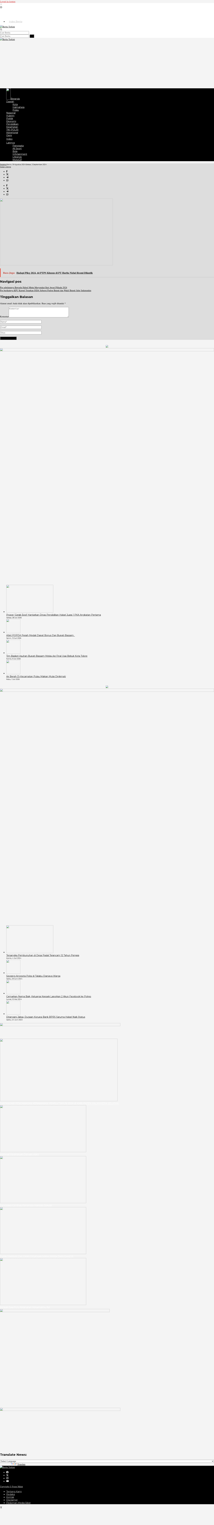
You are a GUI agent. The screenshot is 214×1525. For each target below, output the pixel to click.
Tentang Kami (14, 1491)
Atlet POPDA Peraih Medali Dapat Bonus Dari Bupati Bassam (40, 635)
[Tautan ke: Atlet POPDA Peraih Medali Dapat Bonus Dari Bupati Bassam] (13, 632)
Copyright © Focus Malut (11, 1486)
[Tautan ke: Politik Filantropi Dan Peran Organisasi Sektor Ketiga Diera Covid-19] (43, 1253)
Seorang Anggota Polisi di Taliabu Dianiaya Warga (33, 976)
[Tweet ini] (7, 174)
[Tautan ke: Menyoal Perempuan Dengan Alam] (43, 1151)
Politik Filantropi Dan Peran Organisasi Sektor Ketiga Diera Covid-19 (36, 1256)
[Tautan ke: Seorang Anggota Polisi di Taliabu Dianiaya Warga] (13, 972)
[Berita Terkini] (7, 26)
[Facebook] (7, 1472)
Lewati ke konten (7, 1)
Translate (21, 1464)
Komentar (4, 316)
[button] (32, 36)
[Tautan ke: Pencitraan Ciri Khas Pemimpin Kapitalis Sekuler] (43, 1202)
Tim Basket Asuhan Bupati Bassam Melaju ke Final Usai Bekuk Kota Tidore (46, 656)
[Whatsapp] (7, 180)
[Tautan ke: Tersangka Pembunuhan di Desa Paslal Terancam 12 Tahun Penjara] (29, 952)
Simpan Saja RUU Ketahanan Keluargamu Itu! (25, 1307)
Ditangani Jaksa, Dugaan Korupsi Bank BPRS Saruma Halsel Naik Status (45, 1017)
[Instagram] (7, 1478)
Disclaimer (12, 1500)
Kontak (10, 1497)
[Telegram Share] (7, 177)
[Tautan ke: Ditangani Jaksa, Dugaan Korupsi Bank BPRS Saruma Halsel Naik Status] (13, 1013)
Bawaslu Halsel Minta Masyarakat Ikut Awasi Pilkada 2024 (33, 287)
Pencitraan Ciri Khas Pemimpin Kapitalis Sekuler (26, 1205)
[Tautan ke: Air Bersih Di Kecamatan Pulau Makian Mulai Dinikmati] (13, 673)
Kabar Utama (5, 167)
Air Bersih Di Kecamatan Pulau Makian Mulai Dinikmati (36, 676)
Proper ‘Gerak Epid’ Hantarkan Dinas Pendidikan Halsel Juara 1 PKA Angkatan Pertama (53, 614)
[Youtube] (7, 1481)
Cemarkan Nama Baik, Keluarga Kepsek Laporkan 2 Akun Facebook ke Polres (48, 996)
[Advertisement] (107, 64)
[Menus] (1, 4)
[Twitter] (7, 1475)
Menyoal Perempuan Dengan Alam (19, 1154)
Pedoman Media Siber (18, 1502)
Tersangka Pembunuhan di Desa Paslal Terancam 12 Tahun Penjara (42, 955)
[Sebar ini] (6, 171)
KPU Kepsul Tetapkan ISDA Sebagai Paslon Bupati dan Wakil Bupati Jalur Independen (45, 290)
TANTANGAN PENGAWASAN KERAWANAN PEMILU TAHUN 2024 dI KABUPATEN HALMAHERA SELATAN (59, 1103)
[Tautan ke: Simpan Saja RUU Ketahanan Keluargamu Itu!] (43, 1304)
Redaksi (10, 1494)
